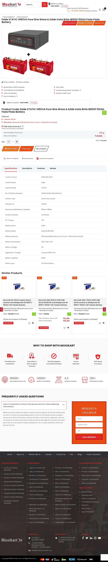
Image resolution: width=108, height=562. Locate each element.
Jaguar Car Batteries (37, 468)
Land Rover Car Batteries (38, 479)
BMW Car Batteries (62, 487)
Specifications (11, 168)
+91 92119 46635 (44, 547)
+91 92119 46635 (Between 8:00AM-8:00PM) (38, 545)
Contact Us (60, 454)
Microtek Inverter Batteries (14, 489)
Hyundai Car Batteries (37, 498)
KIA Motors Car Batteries (38, 483)
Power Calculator (94, 454)
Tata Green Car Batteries (91, 475)
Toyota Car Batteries (63, 518)
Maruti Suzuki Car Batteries (65, 505)
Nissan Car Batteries (63, 508)
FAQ (71, 454)
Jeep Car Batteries (36, 471)
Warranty (85, 505)
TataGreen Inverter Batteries (11, 502)
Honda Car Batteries (63, 495)
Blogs (80, 454)
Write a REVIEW (9, 82)
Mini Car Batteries (62, 471)
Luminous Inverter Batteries (11, 469)
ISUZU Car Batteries (62, 479)
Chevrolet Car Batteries (38, 491)
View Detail (8, 323)
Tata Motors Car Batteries (39, 518)
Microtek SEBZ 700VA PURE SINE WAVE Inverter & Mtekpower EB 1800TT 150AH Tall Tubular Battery (88, 302)
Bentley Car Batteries (37, 475)
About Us (20, 454)
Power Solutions (8, 17)
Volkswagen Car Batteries (65, 522)
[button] (37, 336)
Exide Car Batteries (89, 483)
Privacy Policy (87, 492)
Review (53, 168)
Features (41, 168)
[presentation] (104, 309)
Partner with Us (35, 454)
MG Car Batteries (62, 483)
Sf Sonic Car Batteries (90, 471)
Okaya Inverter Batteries (13, 474)
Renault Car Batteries (37, 514)
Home (9, 454)
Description (27, 168)
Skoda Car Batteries (63, 514)
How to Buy (86, 508)
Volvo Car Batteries (36, 522)
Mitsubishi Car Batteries (64, 475)
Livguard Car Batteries (90, 479)
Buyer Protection (88, 512)
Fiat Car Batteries (62, 491)
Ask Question (28, 159)
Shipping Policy (87, 495)
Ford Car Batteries (36, 495)
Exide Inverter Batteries (13, 481)
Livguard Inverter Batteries (14, 493)
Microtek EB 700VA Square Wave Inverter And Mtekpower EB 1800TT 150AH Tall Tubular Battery (17, 302)
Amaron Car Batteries (90, 468)
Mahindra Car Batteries (38, 505)
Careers (48, 454)
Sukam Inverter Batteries (13, 497)
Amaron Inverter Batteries (14, 478)
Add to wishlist (23, 82)
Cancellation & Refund (90, 502)
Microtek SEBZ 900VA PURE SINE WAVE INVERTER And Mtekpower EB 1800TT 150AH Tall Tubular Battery (53, 302)
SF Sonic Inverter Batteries (14, 485)
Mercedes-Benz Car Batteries (37, 509)
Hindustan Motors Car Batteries (63, 499)
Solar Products (22, 17)
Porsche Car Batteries (63, 468)
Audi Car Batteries (36, 487)
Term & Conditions (89, 498)
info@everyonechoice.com (42, 550)
